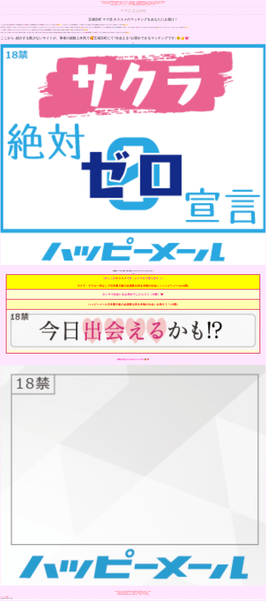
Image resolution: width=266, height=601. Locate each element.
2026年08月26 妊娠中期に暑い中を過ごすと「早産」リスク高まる (133, 594)
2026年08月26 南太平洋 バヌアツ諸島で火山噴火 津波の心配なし (133, 593)
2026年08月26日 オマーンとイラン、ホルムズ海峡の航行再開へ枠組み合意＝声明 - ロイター (133, 4)
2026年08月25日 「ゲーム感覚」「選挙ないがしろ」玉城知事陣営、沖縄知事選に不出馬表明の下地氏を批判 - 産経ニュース (133, 3)
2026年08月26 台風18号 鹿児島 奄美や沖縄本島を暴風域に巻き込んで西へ (133, 591)
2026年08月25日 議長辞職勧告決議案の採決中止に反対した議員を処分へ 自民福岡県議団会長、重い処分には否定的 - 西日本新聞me (133, 1)
